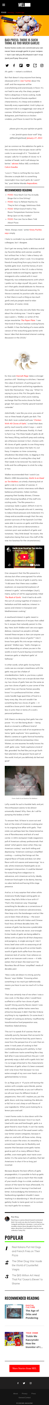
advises (15, 163)
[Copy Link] (35, 65)
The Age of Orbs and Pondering (32, 1314)
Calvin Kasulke (11, 167)
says (7, 233)
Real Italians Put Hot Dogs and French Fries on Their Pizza (26, 1251)
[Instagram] (41, 65)
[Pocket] (28, 65)
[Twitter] (7, 65)
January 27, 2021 (34, 138)
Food (3, 12)
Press (34, 1394)
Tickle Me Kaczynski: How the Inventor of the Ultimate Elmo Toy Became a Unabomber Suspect (34, 1342)
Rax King (11, 12)
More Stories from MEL (24, 1368)
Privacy (24, 1394)
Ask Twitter (25, 81)
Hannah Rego (22, 376)
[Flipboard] (21, 65)
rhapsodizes (32, 183)
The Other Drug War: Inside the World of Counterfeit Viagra (27, 1265)
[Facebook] (14, 65)
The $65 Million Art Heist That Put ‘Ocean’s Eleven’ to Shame (27, 1279)
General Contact (25, 1397)
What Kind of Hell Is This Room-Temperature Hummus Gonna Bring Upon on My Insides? (23, 212)
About (15, 1394)
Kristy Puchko (35, 230)
